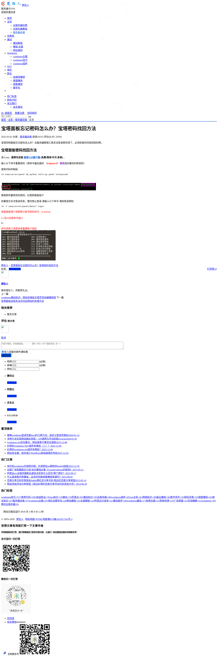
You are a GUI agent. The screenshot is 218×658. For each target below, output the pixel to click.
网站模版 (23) (74, 500)
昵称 (9, 361)
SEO (9, 66)
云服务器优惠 (20, 25)
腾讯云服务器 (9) (10, 504)
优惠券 (10, 36)
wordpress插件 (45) (120, 497)
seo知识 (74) (56, 497)
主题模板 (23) (87, 500)
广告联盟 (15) (181, 500)
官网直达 (12, 396)
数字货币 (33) (177, 497)
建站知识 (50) (90, 497)
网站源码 (18, 50)
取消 (3, 338)
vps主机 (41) (136, 497)
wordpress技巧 (20, 60)
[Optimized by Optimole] (5, 653)
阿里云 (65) (77, 497)
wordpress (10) (209, 500)
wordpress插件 (20, 63)
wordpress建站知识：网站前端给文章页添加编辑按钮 (28, 297)
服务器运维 (19, 32)
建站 (9, 39)
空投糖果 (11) (195, 500)
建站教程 (18, 43)
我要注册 (19, 113)
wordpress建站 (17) (136, 500)
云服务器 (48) (104, 497)
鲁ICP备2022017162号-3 (60, 519)
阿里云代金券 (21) (103, 500)
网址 (9, 369)
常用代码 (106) (28, 497)
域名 (9, 70)
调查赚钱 (18, 84)
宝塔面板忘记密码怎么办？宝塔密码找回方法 (34, 265)
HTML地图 (41, 519)
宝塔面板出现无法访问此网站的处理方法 (22, 301)
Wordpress (12, 53)
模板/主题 (18, 46)
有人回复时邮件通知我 (16, 352)
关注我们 (12, 103)
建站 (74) (67, 497)
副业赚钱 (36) (163, 497)
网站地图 (30, 519)
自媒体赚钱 (19, 77)
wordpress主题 (20, 56)
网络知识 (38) (149, 497)
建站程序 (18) (120, 500)
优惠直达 (12, 382)
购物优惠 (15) (167, 500)
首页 (9, 18)
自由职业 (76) (43, 497)
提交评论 (6, 355)
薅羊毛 (16, 87)
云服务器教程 (20, 29)
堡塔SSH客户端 (32, 157)
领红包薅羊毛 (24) (57, 500)
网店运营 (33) (191, 497)
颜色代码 (12, 100)
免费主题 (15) (153, 500)
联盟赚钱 (18, 80)
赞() (214, 269)
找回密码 (32, 113)
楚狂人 (25, 5)
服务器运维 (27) (21, 500)
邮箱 (9, 365)
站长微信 (18, 107)
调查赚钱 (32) (205, 497)
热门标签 (12, 96)
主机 (9, 22)
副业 (9, 73)
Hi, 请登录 (6, 113)
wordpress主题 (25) (38, 500)
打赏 (209, 269)
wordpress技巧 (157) (11, 497)
